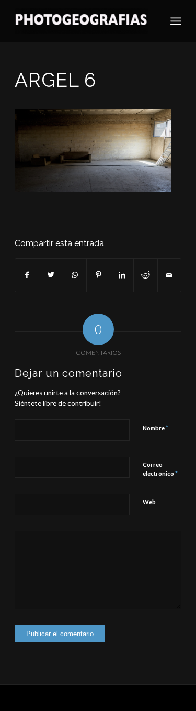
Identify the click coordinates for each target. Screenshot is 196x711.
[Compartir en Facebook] (27, 275)
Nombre (155, 428)
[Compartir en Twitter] (50, 275)
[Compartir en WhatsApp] (74, 275)
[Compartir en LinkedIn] (121, 275)
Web (149, 501)
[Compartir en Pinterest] (98, 275)
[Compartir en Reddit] (145, 275)
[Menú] (175, 21)
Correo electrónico (160, 469)
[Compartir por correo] (169, 275)
